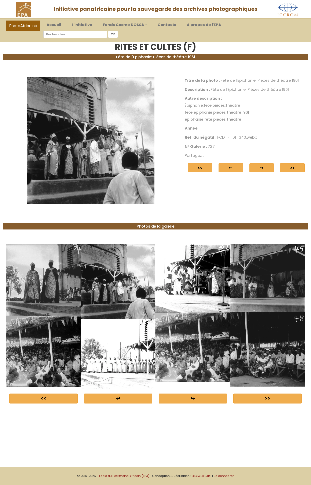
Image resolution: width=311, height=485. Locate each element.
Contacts (167, 24)
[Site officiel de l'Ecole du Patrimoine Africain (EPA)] (23, 9)
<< (200, 168)
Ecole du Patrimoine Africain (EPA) (124, 476)
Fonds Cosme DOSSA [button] (124, 24)
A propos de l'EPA (204, 24)
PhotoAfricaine (23, 25)
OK (113, 34)
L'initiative (82, 24)
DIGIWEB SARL (201, 476)
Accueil (56, 24)
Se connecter (224, 476)
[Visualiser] (90, 140)
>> (292, 168)
